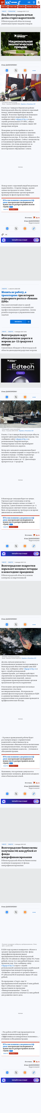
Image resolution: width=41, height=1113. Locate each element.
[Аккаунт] (38, 2)
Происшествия (11, 11)
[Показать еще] (34, 70)
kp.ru (38, 218)
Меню (2, 2)
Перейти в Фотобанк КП (28, 104)
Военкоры (22, 6)
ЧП (6, 234)
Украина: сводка (32, 6)
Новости (4, 6)
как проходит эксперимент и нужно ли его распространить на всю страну (19, 203)
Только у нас (13, 6)
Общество (5, 209)
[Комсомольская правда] (11, 2)
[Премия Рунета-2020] (18, 2)
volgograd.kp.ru (21, 119)
